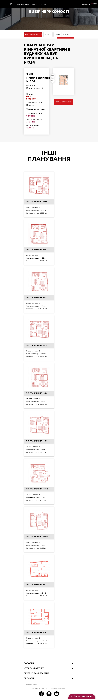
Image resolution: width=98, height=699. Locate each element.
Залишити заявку (63, 102)
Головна (29, 663)
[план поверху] (53, 81)
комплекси (86, 4)
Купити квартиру (34, 668)
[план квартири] (53, 76)
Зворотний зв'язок (39, 4)
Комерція (48, 34)
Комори (66, 34)
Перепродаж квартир (36, 673)
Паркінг (57, 34)
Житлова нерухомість (33, 34)
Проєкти (29, 678)
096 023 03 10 (23, 4)
